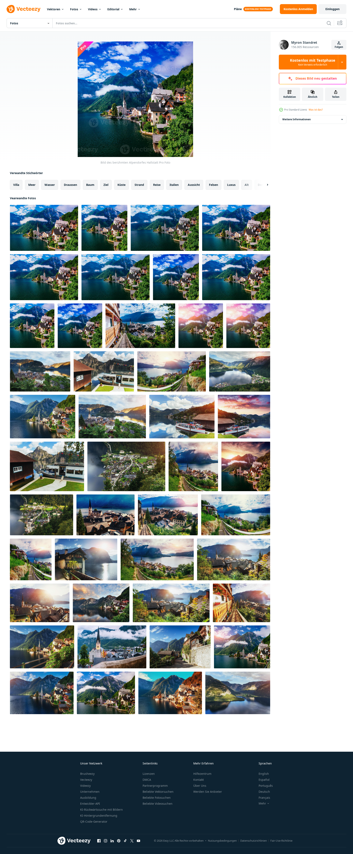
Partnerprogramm (155, 786)
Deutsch (264, 792)
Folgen (339, 47)
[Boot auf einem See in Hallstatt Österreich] (244, 416)
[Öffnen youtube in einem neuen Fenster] (138, 840)
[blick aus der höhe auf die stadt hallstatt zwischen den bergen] (40, 371)
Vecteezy (86, 780)
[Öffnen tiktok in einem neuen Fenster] (125, 840)
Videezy (85, 786)
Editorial (113, 9)
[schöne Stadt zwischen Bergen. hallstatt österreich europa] (157, 559)
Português (266, 786)
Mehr (133, 9)
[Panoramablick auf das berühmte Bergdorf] (39, 603)
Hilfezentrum (202, 774)
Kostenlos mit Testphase (312, 62)
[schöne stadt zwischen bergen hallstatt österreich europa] (171, 371)
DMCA (147, 780)
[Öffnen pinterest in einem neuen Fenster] (118, 840)
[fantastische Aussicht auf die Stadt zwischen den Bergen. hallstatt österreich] (245, 466)
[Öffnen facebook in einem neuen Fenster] (99, 840)
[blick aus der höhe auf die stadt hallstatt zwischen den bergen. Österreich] (42, 416)
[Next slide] (264, 185)
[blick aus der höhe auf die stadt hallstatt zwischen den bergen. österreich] (239, 371)
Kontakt (198, 780)
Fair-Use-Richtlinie (281, 840)
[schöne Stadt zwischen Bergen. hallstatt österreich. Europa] (31, 559)
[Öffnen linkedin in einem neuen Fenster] (112, 840)
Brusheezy (87, 774)
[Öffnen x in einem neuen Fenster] (132, 840)
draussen (70, 185)
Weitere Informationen (296, 119)
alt (247, 185)
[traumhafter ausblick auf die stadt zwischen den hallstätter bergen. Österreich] (168, 514)
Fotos (74, 9)
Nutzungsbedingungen (222, 840)
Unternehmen (90, 792)
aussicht (194, 185)
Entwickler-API (90, 804)
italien (174, 185)
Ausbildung (88, 798)
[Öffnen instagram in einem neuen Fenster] (105, 840)
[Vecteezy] (23, 9)
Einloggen (332, 9)
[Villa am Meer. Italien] (111, 646)
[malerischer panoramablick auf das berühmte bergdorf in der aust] (233, 559)
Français (264, 798)
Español (264, 780)
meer (31, 185)
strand (139, 185)
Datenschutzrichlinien (253, 840)
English (264, 774)
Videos (92, 9)
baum (90, 185)
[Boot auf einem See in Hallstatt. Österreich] (104, 371)
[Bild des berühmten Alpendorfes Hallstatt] (44, 228)
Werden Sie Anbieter (207, 792)
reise (157, 185)
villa (16, 185)
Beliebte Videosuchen (157, 804)
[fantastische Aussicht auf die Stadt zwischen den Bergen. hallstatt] (105, 514)
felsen (213, 185)
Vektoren (53, 9)
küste (121, 185)
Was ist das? (316, 109)
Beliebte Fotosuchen (157, 798)
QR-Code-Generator (93, 821)
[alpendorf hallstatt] (140, 325)
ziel (105, 185)
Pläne (238, 9)
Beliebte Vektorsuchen (158, 792)
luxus (231, 185)
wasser (50, 185)
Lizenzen (149, 774)
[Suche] (328, 23)
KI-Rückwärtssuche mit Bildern (101, 810)
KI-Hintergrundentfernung (98, 815)
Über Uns (199, 786)
